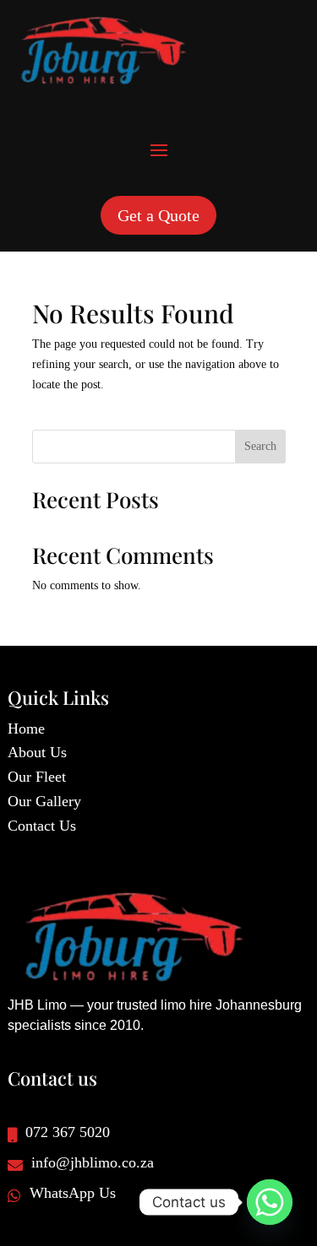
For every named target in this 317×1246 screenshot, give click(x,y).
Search (260, 446)
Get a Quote (158, 215)
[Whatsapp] (269, 1202)
